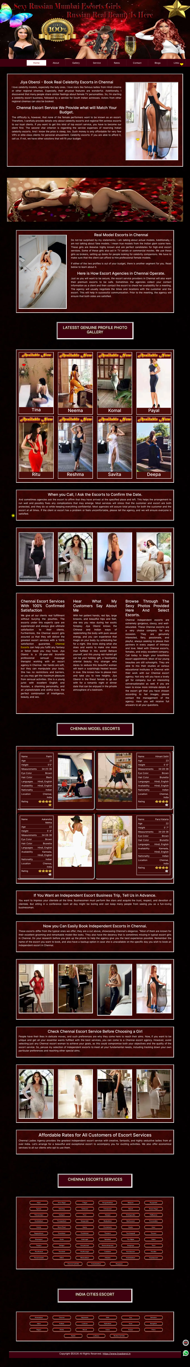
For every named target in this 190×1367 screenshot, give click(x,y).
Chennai (61, 1317)
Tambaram (84, 1209)
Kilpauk (130, 1209)
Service (97, 62)
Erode (62, 1239)
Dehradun (153, 1317)
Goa (130, 1317)
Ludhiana (96, 1336)
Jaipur (39, 1323)
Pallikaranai (153, 1215)
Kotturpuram (108, 1209)
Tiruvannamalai (39, 1257)
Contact (137, 62)
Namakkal (107, 1239)
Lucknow (84, 1323)
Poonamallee (153, 1221)
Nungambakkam (107, 1202)
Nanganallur (85, 1221)
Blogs (158, 62)
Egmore (38, 1209)
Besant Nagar (153, 1209)
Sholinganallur (130, 1215)
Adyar (39, 1202)
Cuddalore (107, 1251)
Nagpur (38, 1329)
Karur (153, 1227)
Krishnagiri (84, 1239)
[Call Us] (185, 1342)
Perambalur (61, 1233)
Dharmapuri (38, 1239)
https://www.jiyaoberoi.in (117, 1353)
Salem (153, 1239)
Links (176, 62)
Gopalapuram (153, 1257)
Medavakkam (84, 1257)
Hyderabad (107, 1323)
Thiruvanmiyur (38, 1215)
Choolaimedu (107, 1227)
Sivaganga (130, 1245)
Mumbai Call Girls (119, 1336)
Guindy (38, 1227)
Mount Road (62, 1227)
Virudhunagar (84, 1251)
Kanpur (130, 1329)
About (56, 62)
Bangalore (153, 1323)
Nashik (73, 1336)
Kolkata (61, 1323)
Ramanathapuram (107, 1245)
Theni (153, 1245)
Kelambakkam (130, 1257)
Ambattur (108, 1257)
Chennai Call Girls (73, 1264)
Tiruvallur (153, 1251)
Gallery (76, 62)
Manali (85, 1329)
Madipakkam (108, 1221)
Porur (84, 1215)
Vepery (84, 1227)
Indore (108, 1329)
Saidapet (62, 1215)
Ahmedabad (39, 1317)
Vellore (62, 1257)
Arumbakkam (39, 1221)
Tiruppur (38, 1245)
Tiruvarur (153, 1233)
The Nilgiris (130, 1239)
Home (36, 62)
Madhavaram (130, 1221)
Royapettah (153, 1202)
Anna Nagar (62, 1202)
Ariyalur (130, 1227)
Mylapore (131, 1202)
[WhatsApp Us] (185, 1353)
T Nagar (84, 1202)
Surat (130, 1323)
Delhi (107, 1317)
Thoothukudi (39, 1251)
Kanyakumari (85, 1245)
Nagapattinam (38, 1233)
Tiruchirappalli (130, 1233)
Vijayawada (84, 1317)
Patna (154, 1329)
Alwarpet (107, 1215)
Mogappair (119, 1264)
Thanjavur (107, 1233)
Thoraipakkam (61, 1221)
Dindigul (61, 1245)
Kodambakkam (96, 1264)
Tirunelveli (62, 1251)
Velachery (62, 1209)
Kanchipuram (130, 1251)
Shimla (62, 1329)
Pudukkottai (84, 1233)
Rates (117, 62)
